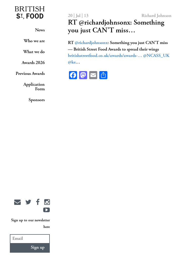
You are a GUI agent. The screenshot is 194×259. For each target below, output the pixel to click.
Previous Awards (30, 74)
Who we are (34, 41)
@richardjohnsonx (91, 43)
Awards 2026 (33, 63)
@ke (72, 62)
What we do (34, 52)
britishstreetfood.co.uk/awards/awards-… (105, 56)
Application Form (34, 87)
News (40, 30)
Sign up (37, 247)
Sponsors (37, 100)
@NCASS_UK (156, 56)
